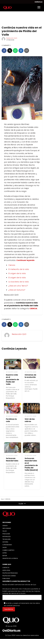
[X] (9, 50)
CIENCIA (4, 525)
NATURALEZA (6, 536)
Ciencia (11, 265)
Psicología (6, 534)
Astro (4, 553)
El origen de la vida (17, 273)
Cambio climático (8, 550)
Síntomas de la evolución (30, 376)
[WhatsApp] (15, 50)
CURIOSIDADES (7, 544)
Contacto (5, 567)
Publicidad (6, 578)
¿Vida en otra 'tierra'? (18, 285)
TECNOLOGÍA (6, 539)
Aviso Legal (6, 570)
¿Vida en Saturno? (16, 290)
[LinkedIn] (21, 50)
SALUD (4, 531)
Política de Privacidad (10, 573)
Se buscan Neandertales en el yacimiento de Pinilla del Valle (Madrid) (31, 464)
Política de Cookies (9, 576)
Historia (5, 542)
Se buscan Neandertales (12, 459)
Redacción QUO (11, 38)
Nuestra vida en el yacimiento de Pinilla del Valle (12, 379)
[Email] (26, 50)
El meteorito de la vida (18, 269)
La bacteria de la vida (18, 281)
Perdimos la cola (11, 420)
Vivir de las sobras (30, 420)
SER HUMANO (6, 528)
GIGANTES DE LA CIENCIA (10, 558)
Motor (4, 555)
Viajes (4, 547)
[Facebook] (4, 50)
